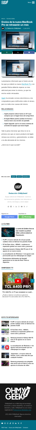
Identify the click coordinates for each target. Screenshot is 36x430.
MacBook (26, 176)
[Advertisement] (18, 11)
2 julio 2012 (26, 28)
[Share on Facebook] (29, 52)
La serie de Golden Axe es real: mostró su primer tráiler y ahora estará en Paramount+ (25, 231)
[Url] (8, 206)
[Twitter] (13, 206)
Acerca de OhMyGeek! (15, 427)
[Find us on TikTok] (10, 423)
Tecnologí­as (10, 18)
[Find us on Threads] (13, 423)
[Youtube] (21, 206)
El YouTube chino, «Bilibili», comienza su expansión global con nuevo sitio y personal (17, 245)
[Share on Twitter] (18, 52)
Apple (3, 98)
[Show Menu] (33, 2)
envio (19, 176)
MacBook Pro (26, 84)
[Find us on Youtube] (2, 423)
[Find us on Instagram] (5, 423)
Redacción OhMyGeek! (14, 28)
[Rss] (24, 206)
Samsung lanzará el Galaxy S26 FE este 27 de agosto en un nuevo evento (17, 250)
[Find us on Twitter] (18, 423)
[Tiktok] (26, 206)
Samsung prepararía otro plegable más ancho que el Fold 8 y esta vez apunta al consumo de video (22, 363)
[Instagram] (19, 206)
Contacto (25, 427)
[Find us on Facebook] (21, 423)
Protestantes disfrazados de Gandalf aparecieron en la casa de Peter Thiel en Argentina (16, 260)
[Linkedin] (16, 206)
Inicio (3, 18)
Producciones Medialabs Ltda (22, 410)
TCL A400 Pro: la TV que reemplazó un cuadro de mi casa (18, 292)
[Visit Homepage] (4, 2)
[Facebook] (11, 206)
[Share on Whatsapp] (6, 52)
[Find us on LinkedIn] (15, 423)
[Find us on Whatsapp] (7, 423)
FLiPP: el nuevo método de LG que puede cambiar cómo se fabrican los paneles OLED (17, 241)
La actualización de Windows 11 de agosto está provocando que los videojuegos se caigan (18, 255)
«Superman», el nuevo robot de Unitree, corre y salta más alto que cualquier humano (22, 355)
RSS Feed (4, 427)
